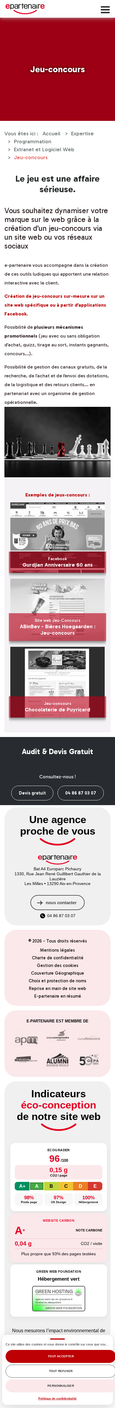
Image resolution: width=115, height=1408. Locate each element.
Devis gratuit (32, 793)
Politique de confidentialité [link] (57, 1398)
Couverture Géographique (57, 973)
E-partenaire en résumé (57, 996)
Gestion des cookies (57, 965)
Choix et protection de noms (57, 980)
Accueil (51, 133)
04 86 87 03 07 (80, 793)
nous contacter (61, 902)
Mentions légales (57, 950)
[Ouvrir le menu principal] (105, 8)
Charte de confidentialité (57, 957)
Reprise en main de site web (57, 988)
